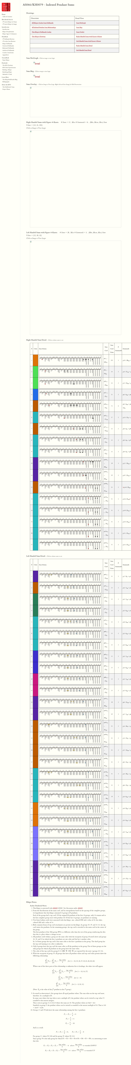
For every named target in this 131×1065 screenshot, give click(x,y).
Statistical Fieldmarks (8, 46)
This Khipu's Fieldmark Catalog (41, 32)
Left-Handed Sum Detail (83, 50)
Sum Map (79, 27)
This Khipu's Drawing (38, 36)
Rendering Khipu (7, 72)
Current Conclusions (8, 53)
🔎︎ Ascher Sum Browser (8, 41)
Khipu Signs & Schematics (9, 34)
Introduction (5, 29)
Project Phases (6, 89)
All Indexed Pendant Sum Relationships (44, 27)
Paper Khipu (5, 60)
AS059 (55, 908)
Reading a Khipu (7, 70)
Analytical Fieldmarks (8, 50)
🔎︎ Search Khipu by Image (9, 24)
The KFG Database (7, 65)
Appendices (5, 55)
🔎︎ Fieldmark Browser (8, 39)
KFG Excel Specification (9, 67)
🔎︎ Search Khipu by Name (9, 22)
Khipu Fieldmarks (7, 43)
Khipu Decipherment (8, 32)
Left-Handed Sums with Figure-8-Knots (88, 41)
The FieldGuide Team (8, 87)
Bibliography (5, 82)
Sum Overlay (80, 32)
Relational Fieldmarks (8, 48)
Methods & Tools (7, 74)
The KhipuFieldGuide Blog (9, 79)
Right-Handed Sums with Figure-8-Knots (89, 36)
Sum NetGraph (81, 23)
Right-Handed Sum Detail (84, 46)
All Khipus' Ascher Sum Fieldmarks (42, 23)
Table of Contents (7, 17)
